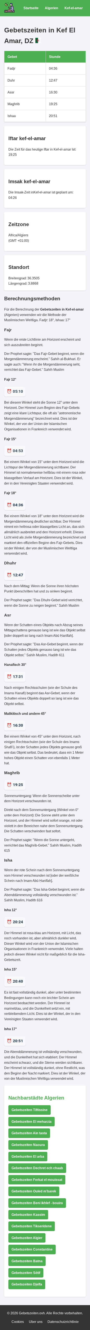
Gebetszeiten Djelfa (27, 1284)
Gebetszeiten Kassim (28, 1214)
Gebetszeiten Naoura (28, 1145)
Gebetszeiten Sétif (26, 1273)
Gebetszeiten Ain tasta (29, 1133)
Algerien (51, 8)
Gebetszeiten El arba (28, 1156)
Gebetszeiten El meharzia (31, 1121)
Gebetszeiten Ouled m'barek (34, 1191)
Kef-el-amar (73, 8)
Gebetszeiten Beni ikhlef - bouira (37, 1203)
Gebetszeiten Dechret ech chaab (37, 1168)
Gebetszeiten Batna (27, 1261)
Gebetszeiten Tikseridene (32, 1226)
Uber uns (35, 1322)
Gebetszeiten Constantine (32, 1249)
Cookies (18, 1322)
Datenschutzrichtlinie (63, 1322)
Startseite (31, 8)
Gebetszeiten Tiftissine (30, 1110)
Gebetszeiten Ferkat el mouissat (37, 1180)
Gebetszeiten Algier (27, 1238)
